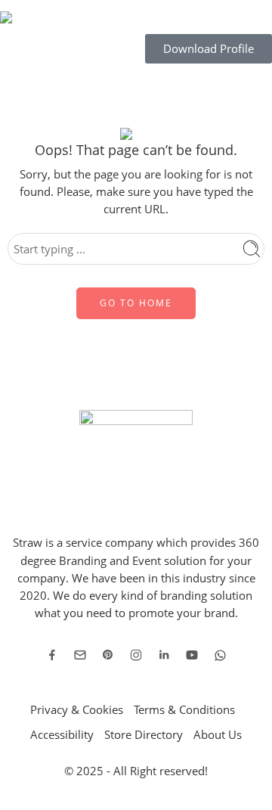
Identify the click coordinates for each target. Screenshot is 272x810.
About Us (217, 735)
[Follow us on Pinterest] (108, 655)
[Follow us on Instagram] (136, 655)
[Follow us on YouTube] (192, 655)
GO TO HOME (136, 302)
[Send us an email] (80, 655)
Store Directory (143, 735)
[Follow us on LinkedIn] (164, 655)
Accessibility (62, 735)
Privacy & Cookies (76, 710)
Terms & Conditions (184, 710)
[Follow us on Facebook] (52, 655)
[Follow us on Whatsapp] (220, 655)
